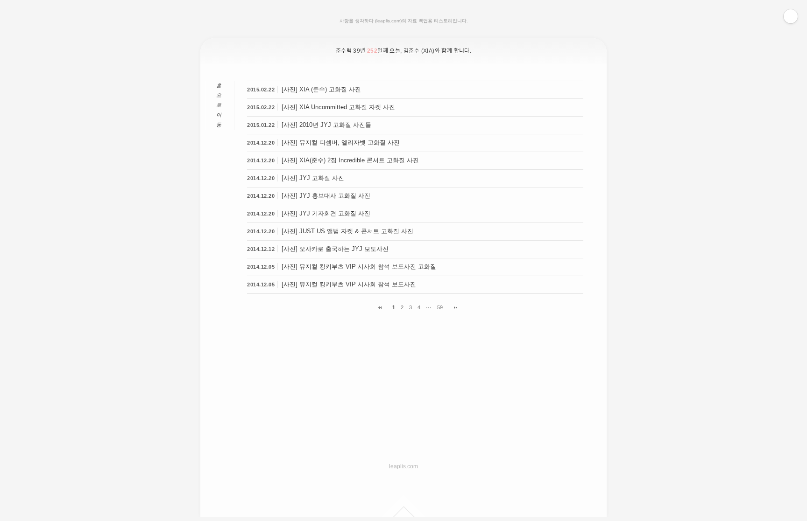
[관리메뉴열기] (791, 16)
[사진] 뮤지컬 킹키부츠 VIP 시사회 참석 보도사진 (349, 284)
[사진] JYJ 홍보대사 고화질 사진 (326, 195)
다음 (452, 308)
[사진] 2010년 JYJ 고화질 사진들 (326, 124)
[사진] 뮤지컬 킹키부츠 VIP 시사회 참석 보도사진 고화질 (359, 266)
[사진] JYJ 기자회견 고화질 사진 (326, 213)
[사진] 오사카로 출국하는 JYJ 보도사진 (335, 248)
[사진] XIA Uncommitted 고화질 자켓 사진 (338, 107)
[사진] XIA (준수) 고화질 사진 (321, 89)
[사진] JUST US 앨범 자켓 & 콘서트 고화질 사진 (347, 231)
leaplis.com (403, 466)
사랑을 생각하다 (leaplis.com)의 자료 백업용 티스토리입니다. (404, 20)
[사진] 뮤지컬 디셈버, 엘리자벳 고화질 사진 (341, 142)
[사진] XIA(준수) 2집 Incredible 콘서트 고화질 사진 (350, 160)
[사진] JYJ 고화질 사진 (313, 177)
